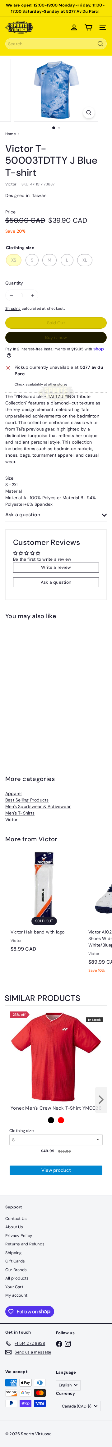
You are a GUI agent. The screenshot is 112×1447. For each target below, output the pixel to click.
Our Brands (16, 1269)
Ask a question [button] (56, 582)
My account (16, 1295)
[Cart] (88, 27)
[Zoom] (89, 112)
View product (56, 1170)
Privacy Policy (18, 1235)
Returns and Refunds (24, 1244)
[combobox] (56, 43)
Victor (11, 819)
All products (17, 1278)
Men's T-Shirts (20, 813)
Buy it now (56, 337)
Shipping (13, 308)
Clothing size (21, 1130)
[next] (101, 1100)
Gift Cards (15, 1261)
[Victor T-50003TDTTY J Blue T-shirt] (44, 687)
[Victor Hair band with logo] (44, 903)
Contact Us (16, 1218)
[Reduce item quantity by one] (11, 295)
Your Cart (14, 1287)
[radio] (51, 1120)
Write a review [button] (56, 567)
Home (10, 133)
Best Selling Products (27, 800)
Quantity (14, 283)
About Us (14, 1227)
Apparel (13, 793)
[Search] (100, 43)
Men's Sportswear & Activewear (38, 806)
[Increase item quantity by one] (32, 295)
